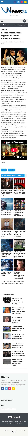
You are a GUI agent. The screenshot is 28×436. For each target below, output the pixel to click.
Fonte (3, 162)
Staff (16, 421)
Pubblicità (12, 423)
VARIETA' (4, 30)
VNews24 (14, 417)
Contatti (19, 423)
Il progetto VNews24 (8, 421)
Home (3, 281)
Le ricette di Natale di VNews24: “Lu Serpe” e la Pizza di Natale (18, 345)
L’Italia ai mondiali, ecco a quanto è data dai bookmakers (18, 328)
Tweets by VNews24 (7, 400)
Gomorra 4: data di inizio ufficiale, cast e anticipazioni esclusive (18, 353)
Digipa (14, 432)
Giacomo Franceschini (12, 42)
